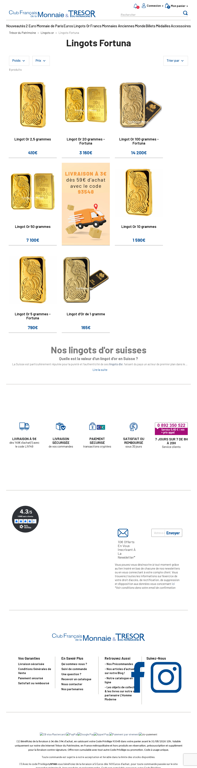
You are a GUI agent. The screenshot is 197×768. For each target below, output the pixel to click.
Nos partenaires (72, 689)
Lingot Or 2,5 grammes (32, 139)
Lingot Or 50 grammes (33, 226)
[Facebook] (138, 691)
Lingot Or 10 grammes (138, 226)
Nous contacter (71, 684)
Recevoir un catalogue (76, 679)
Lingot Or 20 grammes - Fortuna (86, 141)
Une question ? (71, 674)
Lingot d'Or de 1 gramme (86, 314)
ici (173, 583)
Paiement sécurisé (30, 678)
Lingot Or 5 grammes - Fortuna (33, 316)
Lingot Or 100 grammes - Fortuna (139, 141)
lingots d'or (116, 364)
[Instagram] (166, 691)
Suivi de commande (74, 669)
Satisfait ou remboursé (33, 683)
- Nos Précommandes (119, 664)
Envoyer (173, 533)
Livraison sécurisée (31, 664)
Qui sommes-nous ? (74, 664)
